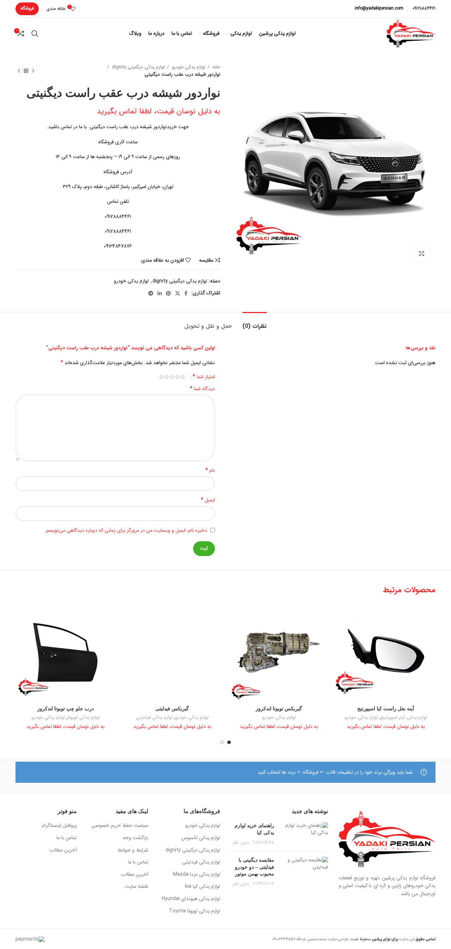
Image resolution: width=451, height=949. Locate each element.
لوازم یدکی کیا (413, 717)
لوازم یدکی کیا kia (202, 886)
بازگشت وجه (135, 838)
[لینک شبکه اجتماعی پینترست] (168, 293)
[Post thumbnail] (303, 834)
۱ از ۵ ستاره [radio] (182, 376)
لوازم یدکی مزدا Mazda (196, 874)
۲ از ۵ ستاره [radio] (177, 376)
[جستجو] (35, 33)
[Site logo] (411, 33)
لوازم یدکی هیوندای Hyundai (191, 899)
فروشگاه (27, 8)
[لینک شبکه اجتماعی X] (177, 293)
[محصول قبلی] (33, 70)
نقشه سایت (136, 886)
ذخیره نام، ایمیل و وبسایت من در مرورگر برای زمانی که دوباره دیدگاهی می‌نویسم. (126, 530)
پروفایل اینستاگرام (59, 825)
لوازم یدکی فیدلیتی (154, 717)
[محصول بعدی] (19, 70)
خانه (215, 67)
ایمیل (208, 500)
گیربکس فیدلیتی (172, 708)
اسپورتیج (389, 717)
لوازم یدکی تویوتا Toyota (194, 911)
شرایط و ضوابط (132, 850)
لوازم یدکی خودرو (188, 67)
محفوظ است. (373, 939)
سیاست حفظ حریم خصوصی (119, 825)
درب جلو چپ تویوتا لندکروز (65, 708)
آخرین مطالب (134, 874)
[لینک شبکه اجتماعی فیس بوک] (186, 293)
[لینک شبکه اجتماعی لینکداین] (159, 293)
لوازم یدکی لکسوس (200, 838)
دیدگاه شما (202, 389)
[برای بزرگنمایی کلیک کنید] (421, 254)
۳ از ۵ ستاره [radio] (172, 376)
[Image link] (387, 839)
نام (210, 470)
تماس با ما (138, 862)
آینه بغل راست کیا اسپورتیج (385, 708)
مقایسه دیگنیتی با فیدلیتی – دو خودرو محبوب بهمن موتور (254, 866)
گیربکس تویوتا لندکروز (279, 708)
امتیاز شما (204, 377)
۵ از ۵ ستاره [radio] (161, 376)
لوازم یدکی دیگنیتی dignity (138, 67)
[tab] (254, 322)
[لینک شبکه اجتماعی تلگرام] (150, 293)
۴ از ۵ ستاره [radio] (166, 376)
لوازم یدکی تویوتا (83, 717)
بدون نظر (241, 842)
